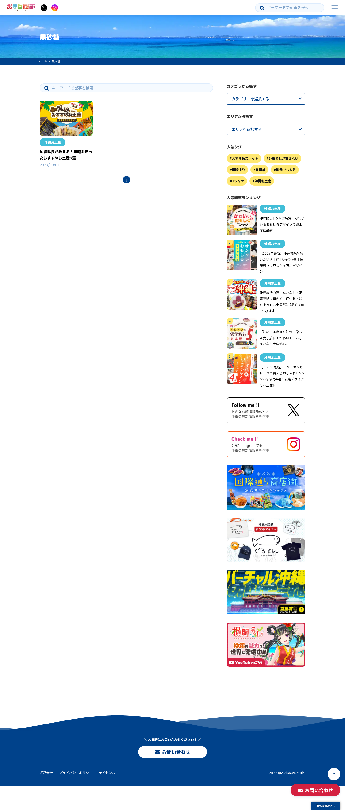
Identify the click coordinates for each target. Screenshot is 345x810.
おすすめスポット (245, 158)
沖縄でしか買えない (283, 158)
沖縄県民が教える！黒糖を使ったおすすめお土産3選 (66, 155)
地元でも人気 (286, 170)
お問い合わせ (176, 752)
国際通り (238, 170)
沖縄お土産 (52, 142)
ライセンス (107, 772)
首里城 (260, 170)
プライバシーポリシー (75, 772)
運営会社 (46, 772)
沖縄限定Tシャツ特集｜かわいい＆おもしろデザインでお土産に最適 (282, 224)
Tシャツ (238, 181)
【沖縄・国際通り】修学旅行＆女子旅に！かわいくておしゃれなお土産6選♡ (281, 338)
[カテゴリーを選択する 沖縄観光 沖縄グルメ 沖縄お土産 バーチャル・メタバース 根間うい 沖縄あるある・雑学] (266, 99)
